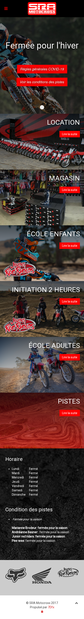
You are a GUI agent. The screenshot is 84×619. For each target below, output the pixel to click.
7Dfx (51, 607)
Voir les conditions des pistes (42, 81)
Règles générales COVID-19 (42, 69)
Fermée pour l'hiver (42, 107)
